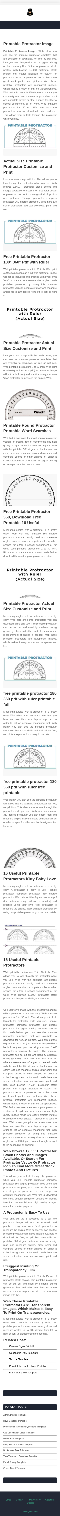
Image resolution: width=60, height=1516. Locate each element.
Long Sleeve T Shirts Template (18, 1444)
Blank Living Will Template (23, 1372)
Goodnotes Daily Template (23, 1352)
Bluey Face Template (13, 1438)
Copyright (49, 1500)
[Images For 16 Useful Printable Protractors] (30, 938)
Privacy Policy (34, 1500)
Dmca (8, 1500)
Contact (19, 1500)
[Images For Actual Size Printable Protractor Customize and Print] (30, 139)
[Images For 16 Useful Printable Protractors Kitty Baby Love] (30, 851)
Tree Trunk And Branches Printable (20, 1456)
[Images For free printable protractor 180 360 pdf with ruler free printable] (30, 760)
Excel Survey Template (14, 1462)
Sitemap (30, 1503)
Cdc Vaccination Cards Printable (18, 1432)
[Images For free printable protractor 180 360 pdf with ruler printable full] (30, 672)
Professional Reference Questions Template (24, 1426)
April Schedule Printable (14, 1415)
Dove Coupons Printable (15, 1421)
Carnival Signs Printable (22, 1346)
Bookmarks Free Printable (15, 1450)
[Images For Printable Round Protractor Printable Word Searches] (30, 404)
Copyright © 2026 (30, 1511)
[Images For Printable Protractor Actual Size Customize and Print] (30, 321)
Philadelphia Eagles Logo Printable (27, 1366)
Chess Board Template (14, 1468)
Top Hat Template (18, 1359)
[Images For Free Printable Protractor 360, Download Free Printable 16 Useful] (30, 490)
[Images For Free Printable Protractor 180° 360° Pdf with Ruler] (30, 235)
